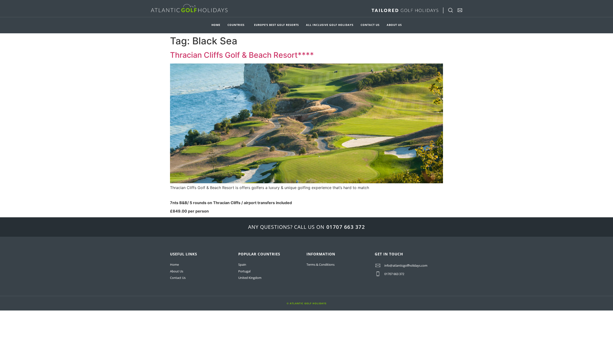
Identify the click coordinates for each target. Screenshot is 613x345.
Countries (235, 25)
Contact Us (370, 25)
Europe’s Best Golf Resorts (276, 25)
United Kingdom (249, 278)
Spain (242, 264)
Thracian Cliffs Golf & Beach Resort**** (242, 55)
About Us (394, 25)
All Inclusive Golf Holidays (329, 25)
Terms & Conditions (320, 264)
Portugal (244, 271)
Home (215, 25)
